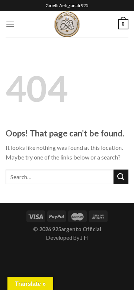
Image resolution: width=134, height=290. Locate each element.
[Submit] (121, 177)
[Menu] (10, 24)
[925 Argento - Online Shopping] (67, 24)
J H (84, 238)
